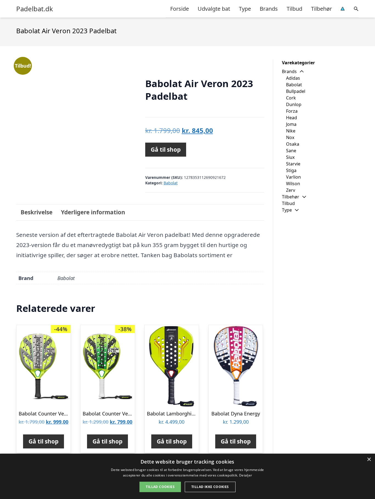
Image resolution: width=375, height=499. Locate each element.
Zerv (290, 190)
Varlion (293, 177)
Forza (292, 111)
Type (245, 8)
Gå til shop (166, 149)
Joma (291, 124)
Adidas (293, 78)
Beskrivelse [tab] (36, 212)
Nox (290, 137)
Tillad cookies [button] (160, 486)
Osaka (292, 144)
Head (291, 118)
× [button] (369, 460)
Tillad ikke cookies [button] (210, 486)
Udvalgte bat (214, 8)
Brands (269, 8)
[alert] (187, 476)
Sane (291, 151)
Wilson (293, 184)
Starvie (293, 164)
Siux (290, 157)
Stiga (291, 170)
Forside (179, 8)
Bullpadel (295, 91)
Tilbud (294, 8)
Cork (291, 98)
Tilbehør (321, 8)
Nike (290, 131)
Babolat (171, 182)
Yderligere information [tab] (93, 212)
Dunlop (293, 104)
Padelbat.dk (34, 8)
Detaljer (245, 475)
